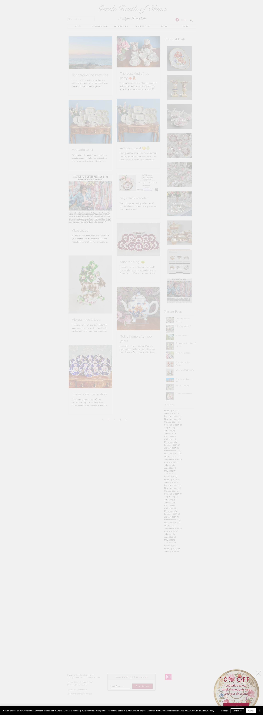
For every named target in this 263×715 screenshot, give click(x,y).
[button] (258, 673)
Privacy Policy (208, 710)
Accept (251, 710)
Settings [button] (224, 710)
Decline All (237, 710)
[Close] (259, 710)
